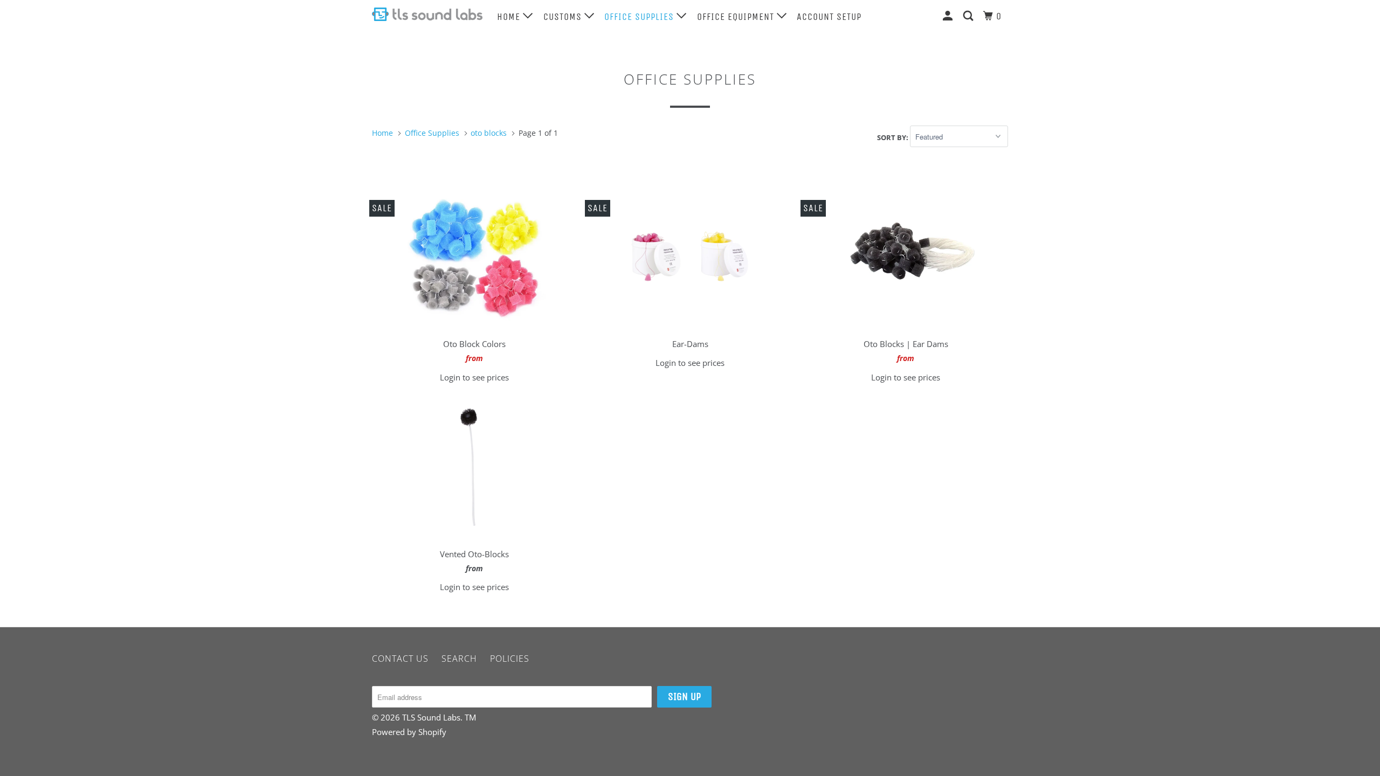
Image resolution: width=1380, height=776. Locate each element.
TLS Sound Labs (431, 717)
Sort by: (893, 137)
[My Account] (949, 15)
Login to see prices (474, 377)
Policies (509, 658)
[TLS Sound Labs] (427, 14)
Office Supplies (640, 17)
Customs (563, 17)
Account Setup (829, 17)
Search (459, 658)
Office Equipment (737, 17)
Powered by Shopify (409, 731)
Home (510, 17)
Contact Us (400, 658)
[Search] (969, 15)
